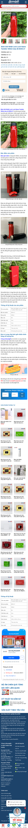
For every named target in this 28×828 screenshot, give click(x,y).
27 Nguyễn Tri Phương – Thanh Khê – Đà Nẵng (7, 758)
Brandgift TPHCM (5, 762)
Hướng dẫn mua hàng (6, 798)
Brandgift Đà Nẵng (6, 756)
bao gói (13, 73)
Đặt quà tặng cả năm (20, 755)
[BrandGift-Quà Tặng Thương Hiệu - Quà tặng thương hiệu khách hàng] (13, 2)
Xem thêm (13, 99)
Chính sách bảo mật (6, 804)
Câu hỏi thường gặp (6, 793)
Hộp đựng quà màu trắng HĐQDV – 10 (6, 534)
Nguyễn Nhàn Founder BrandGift (10, 739)
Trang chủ (3, 9)
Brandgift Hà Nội (5, 750)
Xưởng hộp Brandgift (22, 771)
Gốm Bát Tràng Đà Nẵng (21, 757)
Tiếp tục (22, 395)
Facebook (7, 783)
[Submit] (25, 6)
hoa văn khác (22, 73)
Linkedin (7, 784)
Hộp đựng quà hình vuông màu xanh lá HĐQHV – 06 (19, 571)
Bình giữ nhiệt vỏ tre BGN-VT (6, 422)
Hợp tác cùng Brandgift (20, 750)
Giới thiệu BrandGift (19, 746)
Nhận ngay (14, 86)
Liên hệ (17, 748)
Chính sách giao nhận (6, 795)
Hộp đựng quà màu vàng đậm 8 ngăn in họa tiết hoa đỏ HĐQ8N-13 (6, 478)
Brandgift (9, 9)
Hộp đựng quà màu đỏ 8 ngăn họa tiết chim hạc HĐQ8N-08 (6, 553)
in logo (6, 73)
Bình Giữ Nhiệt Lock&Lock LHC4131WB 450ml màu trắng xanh (18, 460)
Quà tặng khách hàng (20, 753)
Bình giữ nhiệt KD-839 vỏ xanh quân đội (19, 478)
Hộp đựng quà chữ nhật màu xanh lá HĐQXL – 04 (19, 441)
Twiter (2, 784)
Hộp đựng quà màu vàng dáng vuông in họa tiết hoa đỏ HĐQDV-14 (6, 497)
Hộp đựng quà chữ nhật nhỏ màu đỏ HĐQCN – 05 (19, 422)
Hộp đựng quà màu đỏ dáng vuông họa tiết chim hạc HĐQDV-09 (19, 534)
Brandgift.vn (8, 780)
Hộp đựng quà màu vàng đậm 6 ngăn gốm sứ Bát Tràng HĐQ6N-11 (6, 460)
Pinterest (3, 786)
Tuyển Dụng (18, 760)
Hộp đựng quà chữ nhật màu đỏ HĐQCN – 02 (19, 590)
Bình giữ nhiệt (5, 155)
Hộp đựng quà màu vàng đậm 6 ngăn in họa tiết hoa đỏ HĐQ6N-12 (6, 441)
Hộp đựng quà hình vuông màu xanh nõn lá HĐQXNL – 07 (6, 571)
